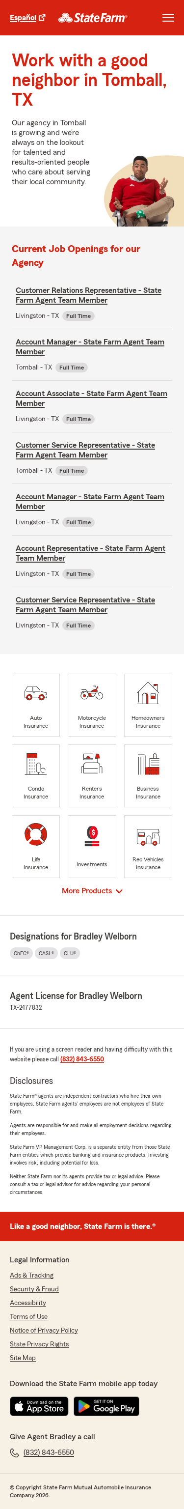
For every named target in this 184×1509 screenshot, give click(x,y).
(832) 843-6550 (82, 1059)
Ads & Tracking (31, 1275)
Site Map (23, 1358)
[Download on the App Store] (39, 1406)
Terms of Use (29, 1316)
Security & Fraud (34, 1289)
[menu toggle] (168, 17)
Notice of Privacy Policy (44, 1330)
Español (23, 18)
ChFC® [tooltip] (21, 953)
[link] (93, 18)
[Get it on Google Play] (106, 1406)
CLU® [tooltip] (70, 953)
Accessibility (28, 1303)
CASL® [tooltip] (46, 953)
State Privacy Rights (39, 1344)
